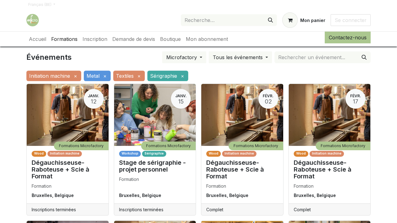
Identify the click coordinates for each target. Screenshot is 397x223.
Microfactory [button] (182, 57)
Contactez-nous (348, 37)
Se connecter (351, 20)
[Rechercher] (270, 20)
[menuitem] (37, 39)
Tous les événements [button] (238, 57)
